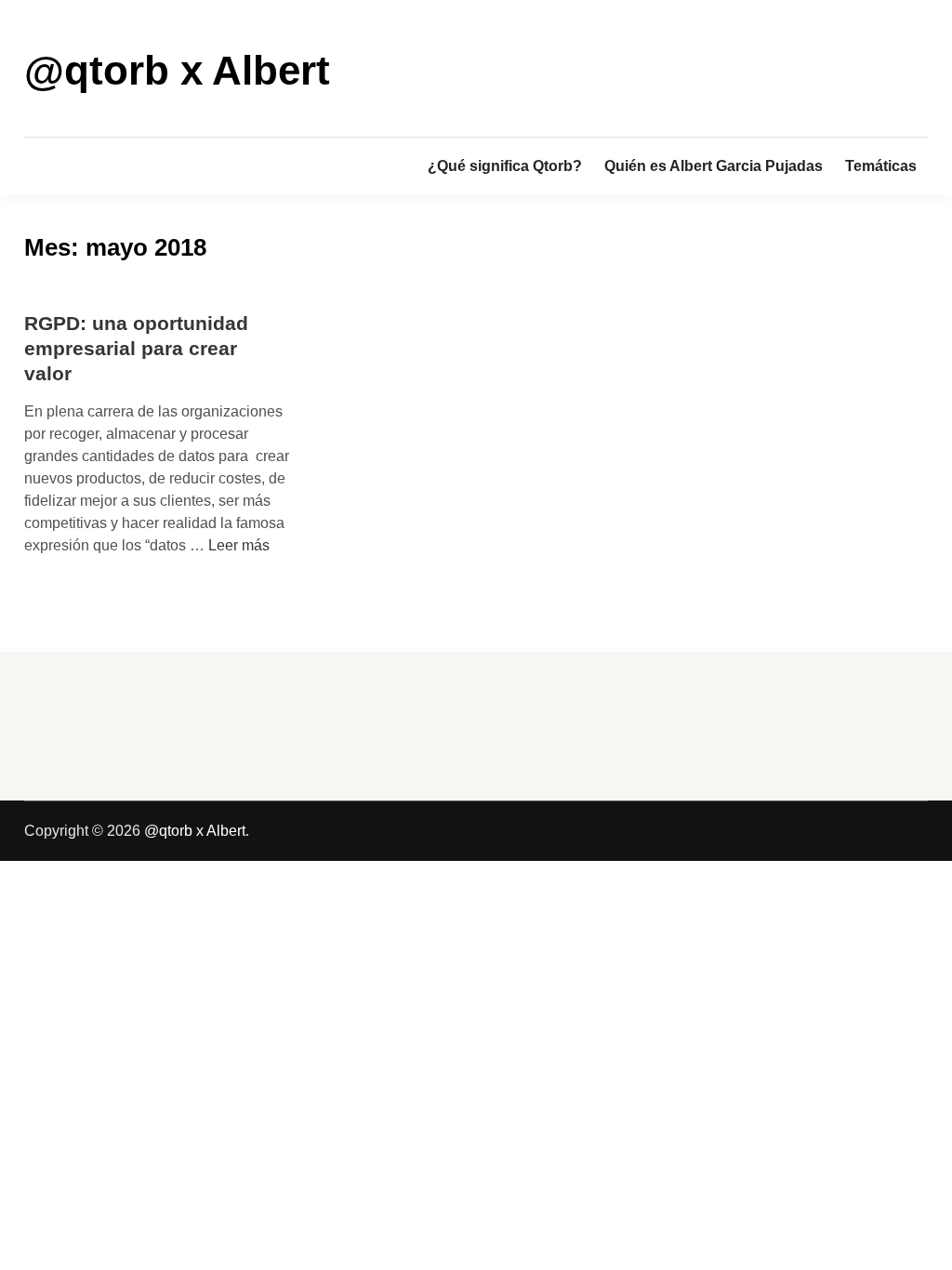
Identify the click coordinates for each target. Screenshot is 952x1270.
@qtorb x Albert (177, 70)
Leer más (239, 545)
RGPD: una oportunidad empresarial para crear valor (136, 348)
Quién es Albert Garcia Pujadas (713, 166)
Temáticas (881, 166)
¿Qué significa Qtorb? (505, 166)
